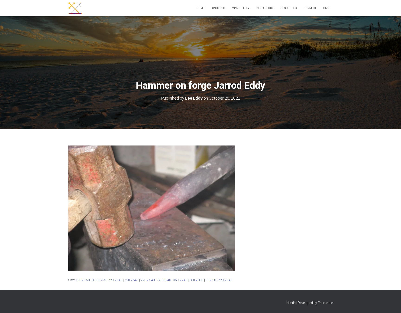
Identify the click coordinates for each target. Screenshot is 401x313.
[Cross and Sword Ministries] (75, 8)
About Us (218, 8)
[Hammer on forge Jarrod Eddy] (151, 208)
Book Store (265, 8)
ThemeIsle (325, 303)
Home (200, 8)
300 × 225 (99, 280)
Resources (289, 8)
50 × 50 (211, 280)
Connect (310, 8)
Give (326, 8)
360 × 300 (196, 280)
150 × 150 (83, 280)
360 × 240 (180, 280)
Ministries (239, 8)
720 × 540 (115, 280)
